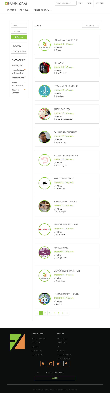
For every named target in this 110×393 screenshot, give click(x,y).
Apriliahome (61, 247)
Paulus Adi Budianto (66, 132)
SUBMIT (55, 378)
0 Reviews (70, 44)
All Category (17, 65)
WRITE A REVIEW (63, 359)
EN (80, 3)
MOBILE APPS (62, 339)
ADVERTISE (61, 351)
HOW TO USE (62, 343)
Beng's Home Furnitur (67, 270)
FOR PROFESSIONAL (64, 355)
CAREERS (35, 347)
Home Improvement (17, 83)
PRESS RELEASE (38, 355)
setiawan (59, 63)
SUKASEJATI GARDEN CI (66, 40)
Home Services (18, 78)
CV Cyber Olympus (61, 389)
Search (20, 37)
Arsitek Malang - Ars (66, 224)
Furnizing (49, 389)
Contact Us (37, 351)
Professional (42, 10)
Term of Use (73, 389)
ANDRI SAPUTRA (62, 109)
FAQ (58, 347)
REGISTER (99, 3)
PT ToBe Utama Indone (66, 293)
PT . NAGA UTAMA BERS (66, 155)
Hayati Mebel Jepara (65, 201)
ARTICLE (24, 10)
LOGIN (89, 3)
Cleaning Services (15, 91)
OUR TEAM (36, 343)
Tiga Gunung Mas (64, 178)
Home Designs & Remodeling (18, 71)
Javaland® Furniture (66, 86)
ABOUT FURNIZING (39, 339)
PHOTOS (11, 10)
